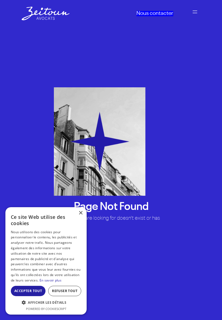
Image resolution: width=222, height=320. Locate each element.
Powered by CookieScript (46, 309)
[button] (46, 302)
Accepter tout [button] (28, 291)
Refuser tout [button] (64, 291)
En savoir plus (50, 280)
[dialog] (46, 261)
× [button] (81, 213)
